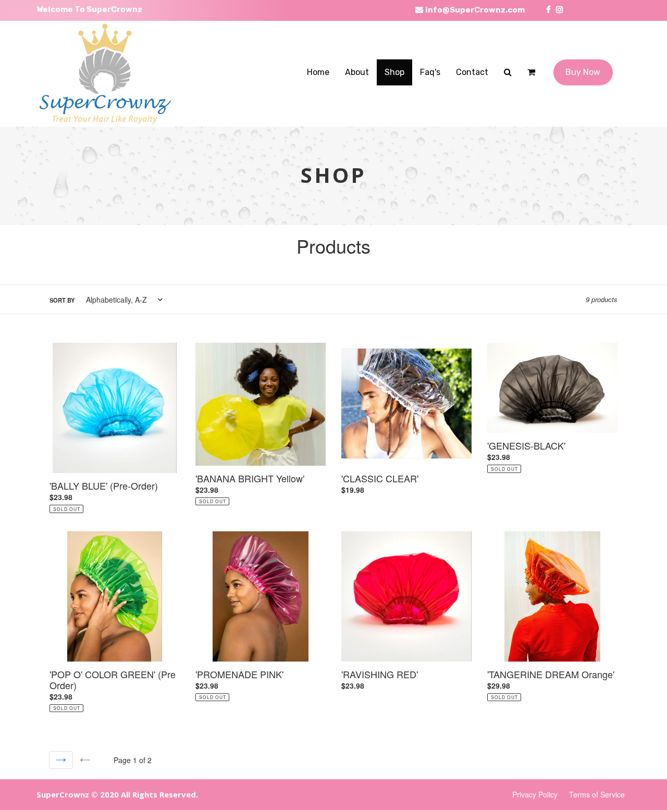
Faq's (430, 72)
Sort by (62, 300)
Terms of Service (597, 794)
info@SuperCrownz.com (474, 10)
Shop (394, 72)
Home (318, 72)
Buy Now (582, 72)
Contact (472, 72)
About (357, 72)
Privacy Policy (535, 794)
